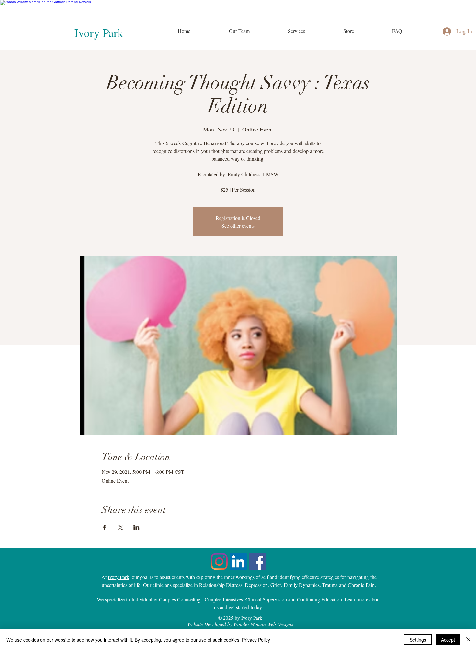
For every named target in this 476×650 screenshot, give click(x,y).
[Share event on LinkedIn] (136, 527)
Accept (448, 639)
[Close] (468, 639)
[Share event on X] (121, 527)
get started (239, 607)
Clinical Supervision (266, 599)
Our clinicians (157, 584)
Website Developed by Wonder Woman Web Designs (240, 624)
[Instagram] (219, 561)
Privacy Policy (256, 639)
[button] (296, 31)
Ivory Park (98, 32)
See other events (238, 225)
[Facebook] (257, 561)
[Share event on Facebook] (105, 527)
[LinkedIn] (238, 561)
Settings (418, 639)
